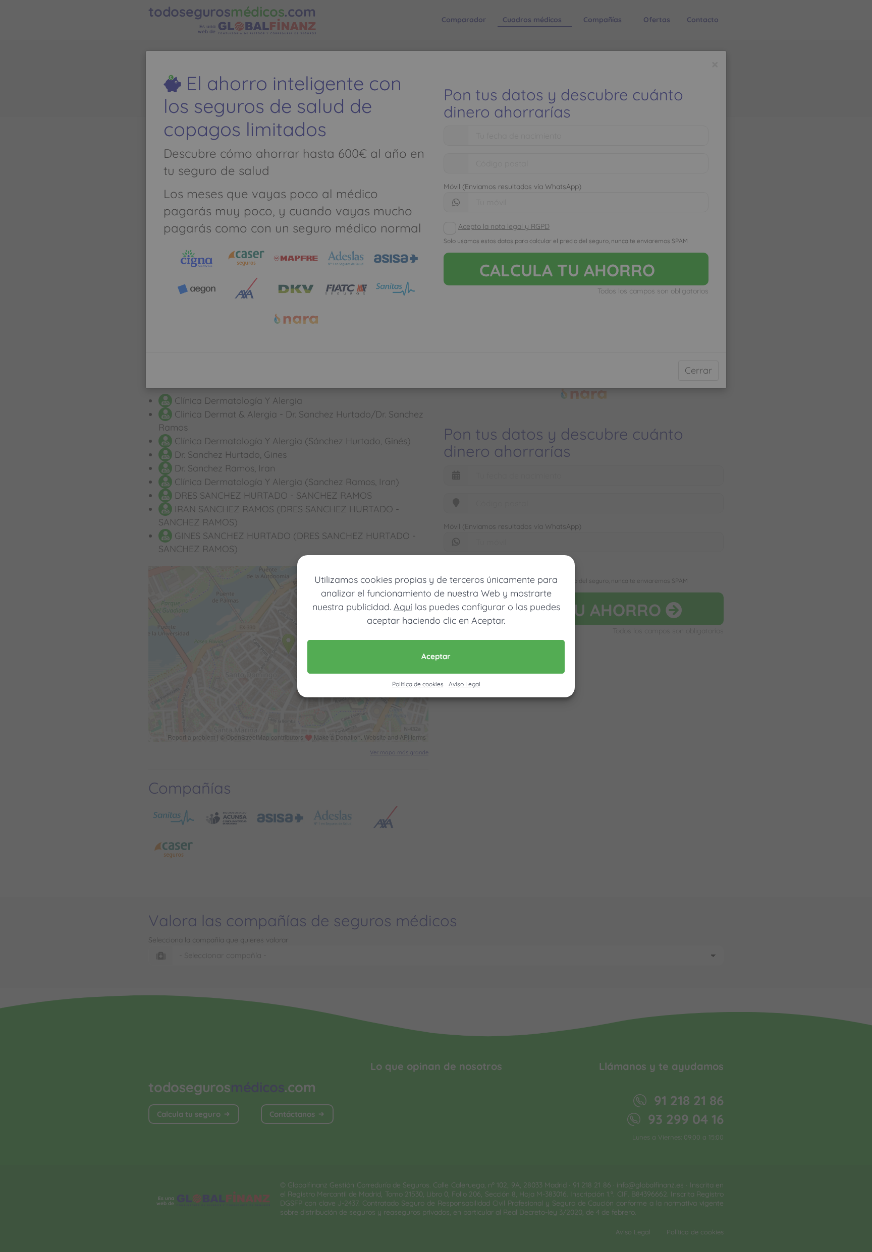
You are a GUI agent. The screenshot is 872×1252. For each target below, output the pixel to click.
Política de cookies (418, 684)
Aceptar (436, 656)
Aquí (403, 607)
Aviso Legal (464, 684)
